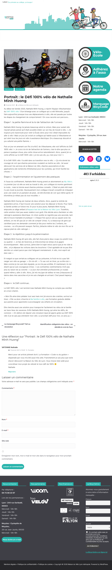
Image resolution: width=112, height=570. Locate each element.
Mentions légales (10, 564)
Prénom (88, 499)
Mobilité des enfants (12, 38)
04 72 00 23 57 (8, 493)
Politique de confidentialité (27, 564)
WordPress (104, 564)
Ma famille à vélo (37, 299)
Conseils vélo (44, 32)
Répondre (12, 372)
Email (88, 515)
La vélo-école (61, 32)
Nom (4, 419)
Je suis (88, 524)
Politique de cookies (45, 564)
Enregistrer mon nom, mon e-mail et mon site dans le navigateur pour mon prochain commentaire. (36, 457)
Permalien (31, 350)
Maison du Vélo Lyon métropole (79, 564)
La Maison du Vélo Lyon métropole (28, 105)
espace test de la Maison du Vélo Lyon (44, 209)
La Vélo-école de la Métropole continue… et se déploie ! (28, 2)
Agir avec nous (10, 32)
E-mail (5, 430)
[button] (17, 32)
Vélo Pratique (20, 89)
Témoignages (9, 89)
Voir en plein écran (85, 206)
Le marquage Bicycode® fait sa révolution (17, 325)
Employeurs (78, 32)
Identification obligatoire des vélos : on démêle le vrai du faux (56, 325)
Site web (5, 441)
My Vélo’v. (68, 181)
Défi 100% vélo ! (13, 111)
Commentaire (8, 388)
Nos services (27, 32)
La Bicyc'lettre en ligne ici (96, 552)
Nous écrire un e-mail (12, 539)
